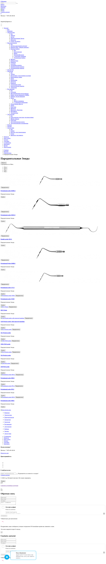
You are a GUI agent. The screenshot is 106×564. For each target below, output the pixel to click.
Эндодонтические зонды (18, 122)
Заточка (9, 126)
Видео (6, 145)
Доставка (6, 141)
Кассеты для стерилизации (18, 132)
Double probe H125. (6, 239)
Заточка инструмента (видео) (19, 46)
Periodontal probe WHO (7, 299)
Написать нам (5, 453)
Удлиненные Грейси (19, 58)
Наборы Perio (14, 60)
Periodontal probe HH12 (7, 378)
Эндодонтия (10, 114)
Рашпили (13, 62)
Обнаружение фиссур (17, 104)
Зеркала (13, 35)
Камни (12, 131)
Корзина (3, 1)
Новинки (10, 31)
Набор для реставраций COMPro (20, 95)
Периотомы (14, 80)
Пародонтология (12, 43)
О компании (7, 142)
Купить (3, 197)
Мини (15, 53)
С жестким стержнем (20, 56)
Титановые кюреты (16, 65)
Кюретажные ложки (16, 77)
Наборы (9, 125)
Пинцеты (13, 40)
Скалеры (13, 63)
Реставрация (10, 89)
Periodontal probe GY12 (7, 287)
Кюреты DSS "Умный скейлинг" (20, 47)
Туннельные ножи (16, 84)
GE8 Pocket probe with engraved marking (13, 321)
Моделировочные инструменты (20, 93)
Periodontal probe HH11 (7, 400)
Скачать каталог (5, 12)
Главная (6, 150)
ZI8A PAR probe (5, 344)
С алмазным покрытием (20, 102)
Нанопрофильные (19, 55)
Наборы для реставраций (18, 96)
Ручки (12, 133)
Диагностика (11, 32)
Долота (13, 74)
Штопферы (14, 111)
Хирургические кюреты (17, 86)
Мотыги (13, 59)
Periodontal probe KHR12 (8, 191)
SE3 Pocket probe (6, 333)
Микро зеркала (15, 119)
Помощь (3, 7)
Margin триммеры (19, 101)
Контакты (3, 6)
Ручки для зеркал (15, 41)
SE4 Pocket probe (6, 355)
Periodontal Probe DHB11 (8, 263)
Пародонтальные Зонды (17, 38)
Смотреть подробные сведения (9, 485)
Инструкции (7, 147)
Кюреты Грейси (15, 49)
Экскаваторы (14, 113)
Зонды (12, 37)
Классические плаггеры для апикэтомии (22, 117)
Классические (18, 52)
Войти (2, 4)
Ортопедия (10, 69)
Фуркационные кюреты (17, 68)
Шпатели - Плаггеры (16, 110)
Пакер (12, 105)
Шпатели (13, 108)
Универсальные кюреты (17, 66)
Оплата (6, 139)
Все (8, 29)
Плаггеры (13, 107)
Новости (6, 136)
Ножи (12, 78)
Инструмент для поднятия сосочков (21, 75)
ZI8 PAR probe (5, 366)
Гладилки (13, 92)
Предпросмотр (5, 187)
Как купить (7, 138)
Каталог (6, 28)
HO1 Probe (4, 310)
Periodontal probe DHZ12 (8, 215)
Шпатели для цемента (17, 135)
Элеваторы (14, 87)
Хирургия (10, 71)
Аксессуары (10, 128)
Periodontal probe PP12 (7, 389)
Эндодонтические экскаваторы (19, 123)
